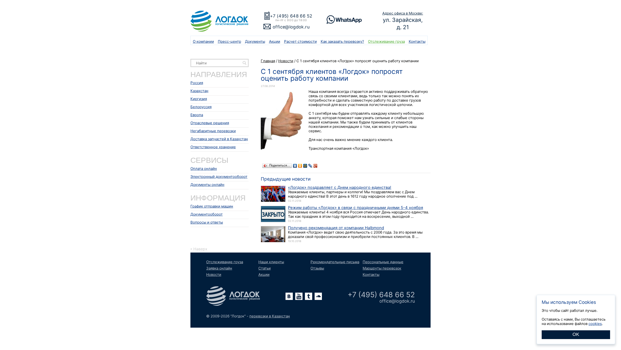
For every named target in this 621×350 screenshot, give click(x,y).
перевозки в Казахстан (269, 316)
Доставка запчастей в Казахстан (219, 139)
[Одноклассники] (300, 166)
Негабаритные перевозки (213, 131)
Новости (213, 274)
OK (575, 334)
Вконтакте (289, 296)
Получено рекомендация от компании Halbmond (336, 227)
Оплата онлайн (203, 168)
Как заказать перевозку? (342, 41)
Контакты (417, 41)
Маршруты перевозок (382, 268)
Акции (274, 41)
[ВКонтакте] (295, 166)
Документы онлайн (207, 184)
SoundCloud (318, 296)
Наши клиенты (271, 262)
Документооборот (206, 214)
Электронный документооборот (218, 176)
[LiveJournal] (310, 166)
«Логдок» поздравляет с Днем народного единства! (339, 187)
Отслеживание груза (386, 41)
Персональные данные (383, 262)
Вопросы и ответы (206, 222)
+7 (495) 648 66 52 (291, 15)
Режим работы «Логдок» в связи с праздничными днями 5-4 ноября (355, 207)
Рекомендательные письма (334, 262)
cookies (595, 323)
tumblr (308, 296)
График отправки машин (211, 206)
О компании (203, 41)
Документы (255, 41)
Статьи (264, 268)
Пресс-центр (229, 41)
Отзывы (317, 268)
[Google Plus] (315, 166)
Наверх (200, 248)
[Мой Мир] (305, 166)
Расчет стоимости (300, 41)
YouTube (298, 296)
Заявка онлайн (219, 268)
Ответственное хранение (213, 147)
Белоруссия (201, 107)
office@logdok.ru (291, 26)
